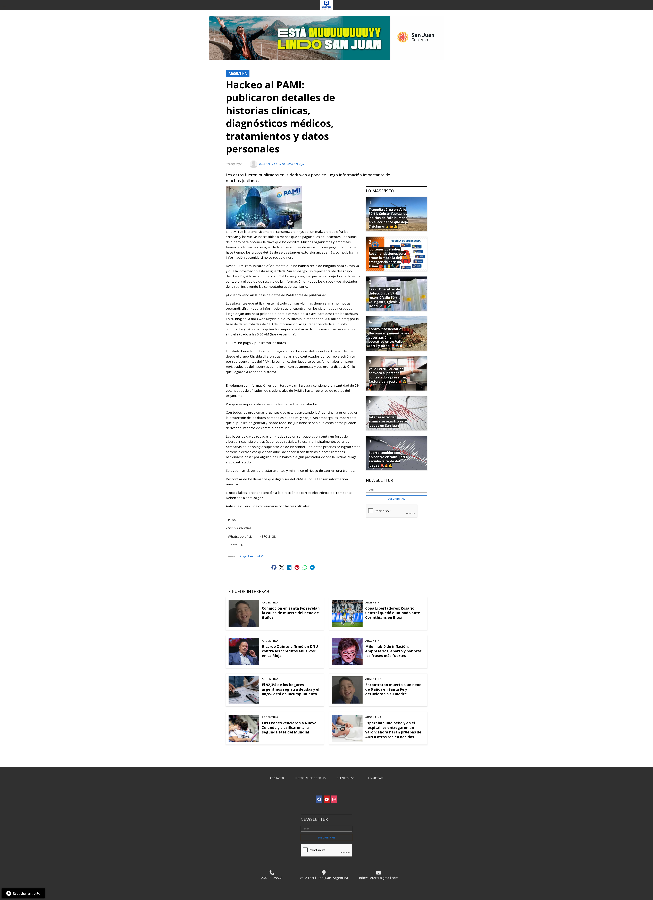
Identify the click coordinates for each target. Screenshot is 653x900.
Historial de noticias (310, 778)
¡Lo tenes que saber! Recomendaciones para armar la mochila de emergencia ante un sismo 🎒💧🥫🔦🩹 (387, 257)
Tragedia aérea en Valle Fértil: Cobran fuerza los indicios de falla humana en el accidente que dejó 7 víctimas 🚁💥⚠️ (388, 218)
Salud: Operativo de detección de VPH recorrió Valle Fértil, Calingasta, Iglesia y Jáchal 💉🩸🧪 (384, 297)
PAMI (260, 556)
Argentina (238, 73)
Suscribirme (397, 498)
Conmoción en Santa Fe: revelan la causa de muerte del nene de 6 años (291, 613)
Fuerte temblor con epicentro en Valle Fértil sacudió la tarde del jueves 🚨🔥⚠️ (388, 459)
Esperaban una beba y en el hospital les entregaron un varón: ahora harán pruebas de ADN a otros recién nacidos (393, 730)
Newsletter (379, 480)
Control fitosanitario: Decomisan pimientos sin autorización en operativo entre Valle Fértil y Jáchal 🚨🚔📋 (389, 337)
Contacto (277, 778)
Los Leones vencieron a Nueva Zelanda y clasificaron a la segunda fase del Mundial (289, 727)
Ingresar (376, 778)
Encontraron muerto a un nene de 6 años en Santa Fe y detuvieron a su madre (393, 689)
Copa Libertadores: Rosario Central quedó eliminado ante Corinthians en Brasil (392, 613)
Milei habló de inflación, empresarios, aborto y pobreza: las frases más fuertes (393, 651)
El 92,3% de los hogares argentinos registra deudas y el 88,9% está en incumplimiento (290, 689)
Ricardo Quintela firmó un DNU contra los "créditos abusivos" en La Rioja (290, 651)
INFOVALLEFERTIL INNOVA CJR (281, 164)
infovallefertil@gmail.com (378, 878)
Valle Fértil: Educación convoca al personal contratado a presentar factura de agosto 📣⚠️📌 (388, 377)
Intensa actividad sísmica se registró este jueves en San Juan (388, 421)
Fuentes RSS (346, 778)
